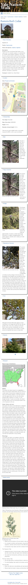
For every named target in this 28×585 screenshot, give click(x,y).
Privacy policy (17, 582)
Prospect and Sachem (10, 80)
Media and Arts (6, 477)
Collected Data (6, 116)
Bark (4, 137)
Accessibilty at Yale (11, 582)
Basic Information (7, 39)
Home (2, 16)
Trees (5, 16)
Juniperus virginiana (18, 16)
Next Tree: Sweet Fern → (15, 574)
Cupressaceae (10, 16)
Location (5, 78)
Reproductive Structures (8, 243)
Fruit (4, 296)
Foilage (5, 203)
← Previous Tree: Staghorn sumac (15, 573)
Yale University (2, 1)
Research (5, 360)
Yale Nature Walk (11, 6)
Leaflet (18, 112)
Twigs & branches (7, 169)
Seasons (5, 335)
